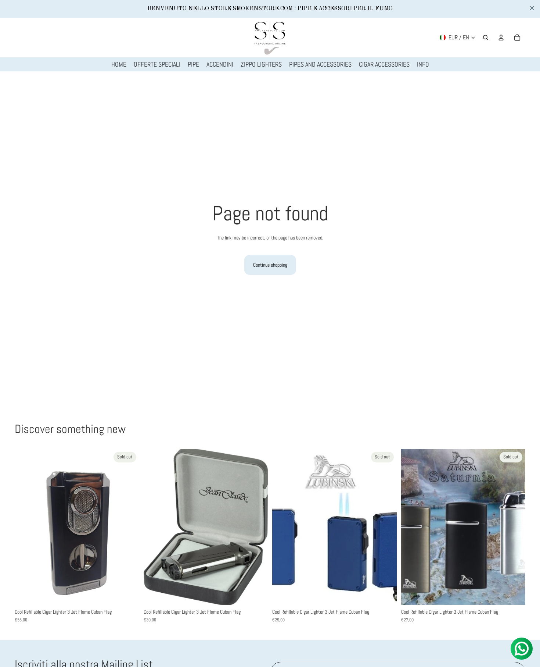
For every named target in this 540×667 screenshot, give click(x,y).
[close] (532, 8)
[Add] (256, 593)
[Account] (501, 37)
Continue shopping (270, 265)
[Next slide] (128, 527)
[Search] (486, 37)
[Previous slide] (26, 527)
